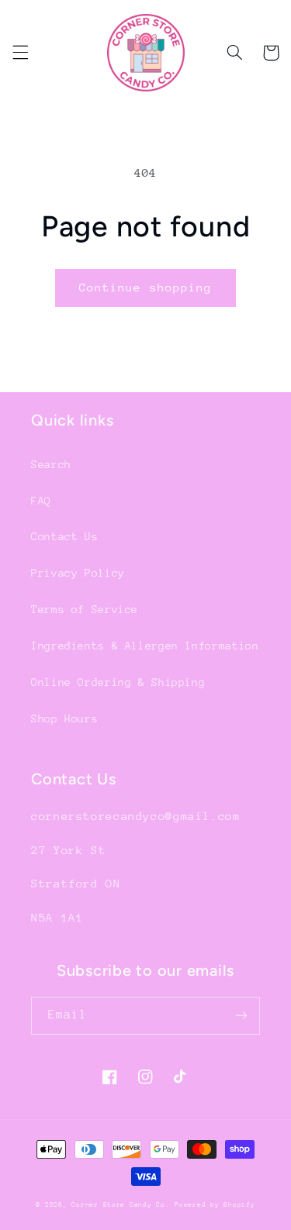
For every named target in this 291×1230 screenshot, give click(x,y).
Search (51, 464)
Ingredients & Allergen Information (144, 645)
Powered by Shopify (215, 1204)
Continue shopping (145, 287)
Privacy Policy (78, 573)
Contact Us (64, 536)
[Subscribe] (241, 1016)
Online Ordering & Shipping (118, 682)
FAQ (41, 500)
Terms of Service (84, 609)
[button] (20, 53)
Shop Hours (64, 718)
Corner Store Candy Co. (120, 1204)
